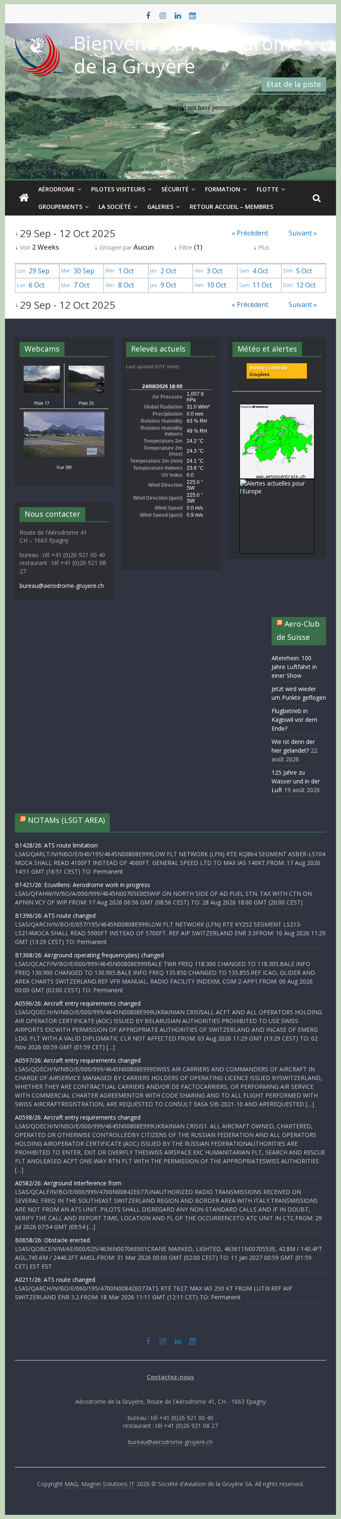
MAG (71, 1484)
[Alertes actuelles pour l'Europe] (277, 483)
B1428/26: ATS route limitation (56, 845)
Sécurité (175, 189)
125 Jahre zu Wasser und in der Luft (296, 781)
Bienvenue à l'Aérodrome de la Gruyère (187, 54)
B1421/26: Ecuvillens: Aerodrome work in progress (82, 885)
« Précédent (250, 233)
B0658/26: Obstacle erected (52, 1240)
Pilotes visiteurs (118, 189)
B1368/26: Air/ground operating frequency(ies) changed (89, 955)
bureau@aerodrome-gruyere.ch (62, 586)
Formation (222, 189)
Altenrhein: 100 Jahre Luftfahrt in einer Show (294, 666)
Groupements (60, 207)
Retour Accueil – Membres (231, 207)
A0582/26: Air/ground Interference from (68, 1183)
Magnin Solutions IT (108, 1484)
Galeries (160, 207)
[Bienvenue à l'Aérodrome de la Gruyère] (24, 198)
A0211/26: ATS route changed (55, 1280)
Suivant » (303, 233)
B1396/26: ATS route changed (55, 915)
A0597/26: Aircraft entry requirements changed (78, 1060)
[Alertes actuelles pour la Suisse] (277, 408)
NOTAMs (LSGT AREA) (66, 820)
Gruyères (259, 374)
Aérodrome (56, 189)
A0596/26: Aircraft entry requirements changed (78, 1003)
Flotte (268, 189)
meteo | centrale (269, 368)
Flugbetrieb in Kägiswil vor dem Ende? (294, 719)
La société (115, 207)
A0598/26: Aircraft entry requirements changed (78, 1117)
